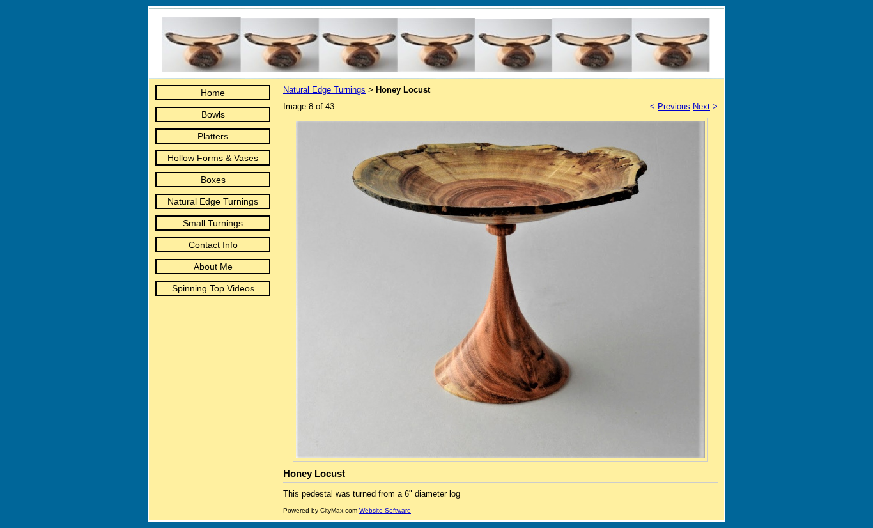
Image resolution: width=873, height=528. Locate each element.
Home (213, 93)
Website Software (385, 510)
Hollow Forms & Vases (212, 158)
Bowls (213, 114)
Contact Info (213, 245)
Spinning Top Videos (213, 288)
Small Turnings (213, 223)
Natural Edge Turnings (212, 201)
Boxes (213, 180)
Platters (212, 136)
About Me (213, 266)
